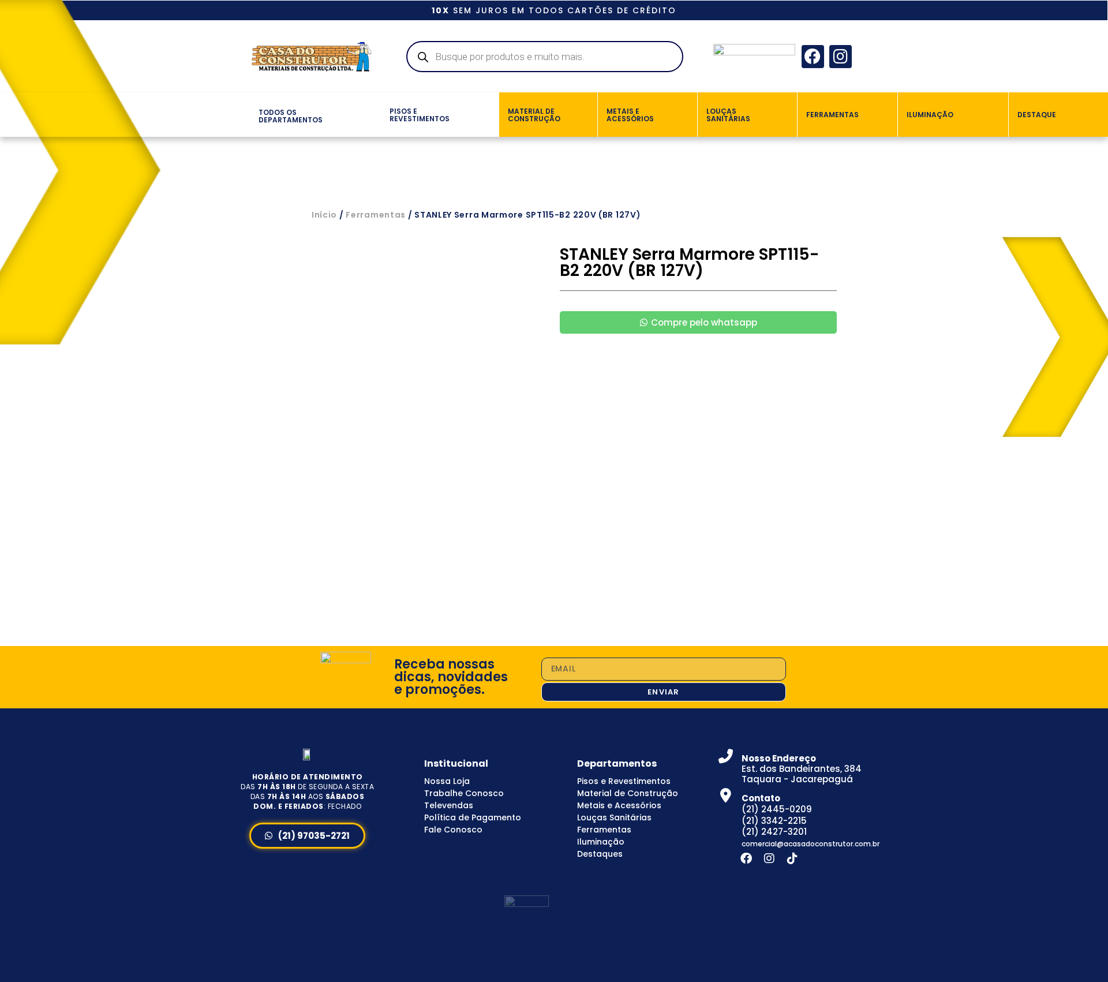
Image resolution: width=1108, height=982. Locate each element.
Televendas (448, 805)
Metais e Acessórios (619, 805)
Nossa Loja (447, 781)
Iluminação (600, 841)
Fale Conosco (453, 829)
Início (324, 215)
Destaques (600, 854)
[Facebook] (813, 56)
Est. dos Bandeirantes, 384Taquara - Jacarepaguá (802, 768)
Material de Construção (627, 793)
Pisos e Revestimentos (624, 781)
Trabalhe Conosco (464, 793)
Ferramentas (376, 215)
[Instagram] (840, 56)
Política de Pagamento (472, 817)
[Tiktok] (792, 858)
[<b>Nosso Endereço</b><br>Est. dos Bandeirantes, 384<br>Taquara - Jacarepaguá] (725, 756)
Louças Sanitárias (614, 817)
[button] (244, 114)
